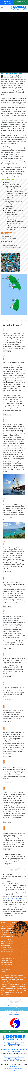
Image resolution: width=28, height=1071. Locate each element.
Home (3, 1005)
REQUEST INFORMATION (7, 2)
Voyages (7, 1005)
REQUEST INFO (7, 1031)
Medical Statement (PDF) (14, 898)
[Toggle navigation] (2, 7)
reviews (14, 1014)
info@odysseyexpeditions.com (14, 1068)
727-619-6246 (14, 1066)
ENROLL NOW (21, 1)
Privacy (14, 1070)
